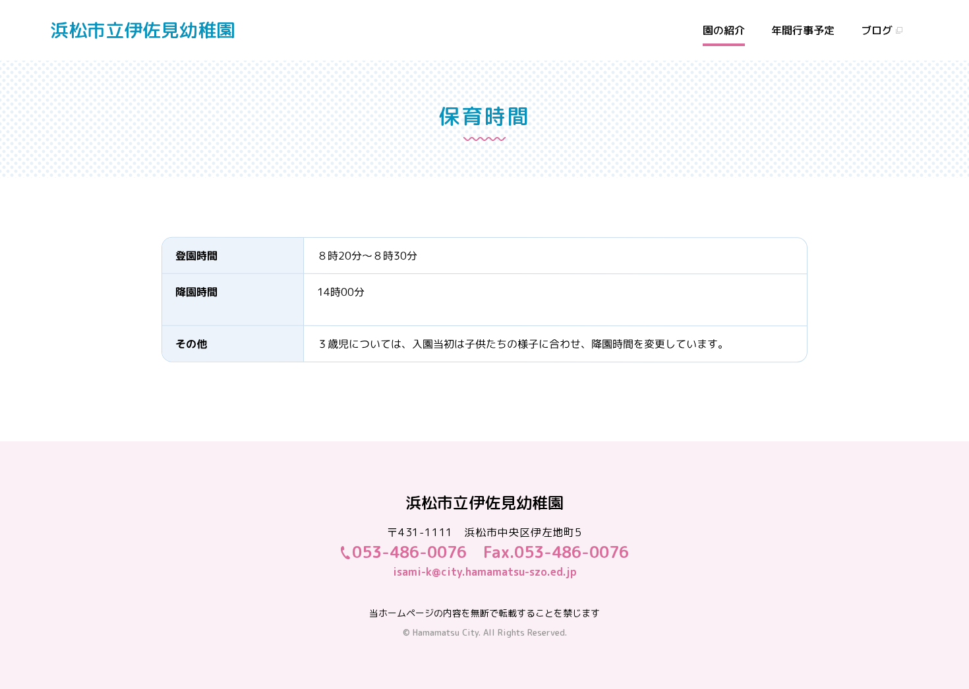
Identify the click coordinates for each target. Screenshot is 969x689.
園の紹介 (724, 30)
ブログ (877, 30)
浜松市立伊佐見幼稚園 (142, 30)
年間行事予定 (803, 30)
